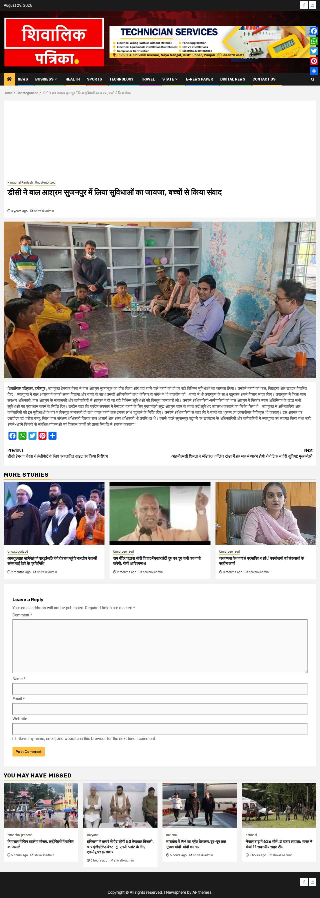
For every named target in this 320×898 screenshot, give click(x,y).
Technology (121, 79)
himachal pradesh (20, 835)
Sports (94, 79)
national (172, 835)
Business (44, 79)
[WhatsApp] (314, 41)
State (168, 79)
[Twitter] (314, 51)
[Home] (9, 79)
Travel (148, 79)
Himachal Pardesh (20, 182)
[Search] (313, 79)
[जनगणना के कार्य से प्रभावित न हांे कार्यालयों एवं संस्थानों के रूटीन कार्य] (266, 513)
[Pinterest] (314, 61)
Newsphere (176, 892)
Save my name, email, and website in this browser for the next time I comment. (87, 738)
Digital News (232, 79)
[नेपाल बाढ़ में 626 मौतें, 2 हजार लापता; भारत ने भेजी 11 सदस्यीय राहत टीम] (279, 805)
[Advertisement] (160, 142)
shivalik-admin (44, 211)
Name (19, 678)
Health (73, 79)
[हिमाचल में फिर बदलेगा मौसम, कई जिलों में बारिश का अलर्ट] (41, 805)
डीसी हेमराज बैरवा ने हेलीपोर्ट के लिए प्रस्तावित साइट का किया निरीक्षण (58, 453)
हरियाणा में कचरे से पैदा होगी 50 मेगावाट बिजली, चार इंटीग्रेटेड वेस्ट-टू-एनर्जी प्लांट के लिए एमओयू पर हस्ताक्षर (120, 846)
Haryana (92, 835)
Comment (22, 615)
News (23, 79)
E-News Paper (199, 79)
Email (18, 698)
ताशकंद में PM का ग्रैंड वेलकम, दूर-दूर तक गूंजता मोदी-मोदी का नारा (196, 844)
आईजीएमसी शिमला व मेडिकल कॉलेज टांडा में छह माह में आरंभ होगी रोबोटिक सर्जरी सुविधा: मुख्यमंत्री (242, 453)
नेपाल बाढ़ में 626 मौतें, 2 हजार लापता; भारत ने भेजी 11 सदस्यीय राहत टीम (279, 844)
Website (19, 718)
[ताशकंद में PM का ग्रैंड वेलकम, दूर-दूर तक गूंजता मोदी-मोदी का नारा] (199, 805)
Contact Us (264, 79)
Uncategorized (45, 182)
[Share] (314, 71)
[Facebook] (314, 31)
